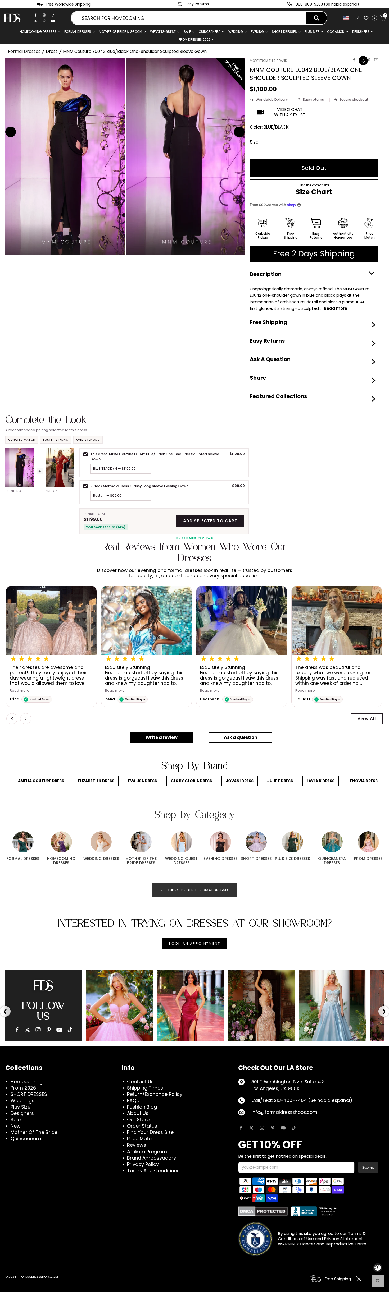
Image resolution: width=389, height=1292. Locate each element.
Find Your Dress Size (150, 1132)
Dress (52, 51)
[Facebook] (35, 15)
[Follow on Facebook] (240, 1128)
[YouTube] (59, 1030)
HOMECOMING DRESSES (38, 31)
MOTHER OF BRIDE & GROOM (120, 31)
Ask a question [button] (240, 737)
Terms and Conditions (153, 1170)
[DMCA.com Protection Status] (263, 1211)
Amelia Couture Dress (41, 780)
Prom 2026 (23, 1088)
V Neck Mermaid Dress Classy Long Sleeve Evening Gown (139, 485)
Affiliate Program (147, 1151)
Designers (22, 1113)
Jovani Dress (240, 780)
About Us (137, 1113)
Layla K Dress (320, 780)
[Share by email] (376, 60)
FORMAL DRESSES (77, 31)
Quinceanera (26, 1138)
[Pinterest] (44, 21)
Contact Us (140, 1081)
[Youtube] (53, 21)
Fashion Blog (142, 1107)
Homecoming (27, 1081)
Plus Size (20, 1107)
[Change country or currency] (346, 18)
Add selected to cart (210, 521)
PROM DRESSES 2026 (195, 39)
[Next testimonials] (25, 718)
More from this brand (268, 60)
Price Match (141, 1138)
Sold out (314, 168)
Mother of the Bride (34, 1132)
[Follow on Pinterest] (272, 1128)
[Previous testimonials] (11, 718)
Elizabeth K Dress (96, 780)
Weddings (22, 1100)
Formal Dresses (24, 51)
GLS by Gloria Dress (191, 780)
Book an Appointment (194, 943)
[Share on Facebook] (354, 60)
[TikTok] (53, 15)
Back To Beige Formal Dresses (198, 890)
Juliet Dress (280, 780)
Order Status (142, 1126)
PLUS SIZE (312, 31)
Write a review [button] (162, 737)
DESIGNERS (360, 31)
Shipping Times (145, 1088)
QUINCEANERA (209, 31)
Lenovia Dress (363, 780)
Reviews (136, 1145)
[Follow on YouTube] (283, 1128)
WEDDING (235, 31)
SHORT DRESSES (284, 31)
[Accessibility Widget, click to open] (377, 1267)
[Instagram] (44, 15)
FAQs (133, 1100)
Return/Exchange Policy (154, 1094)
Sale (187, 31)
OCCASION (335, 31)
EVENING (257, 31)
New (16, 1126)
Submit (368, 1167)
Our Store (138, 1119)
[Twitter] (35, 21)
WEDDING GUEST (163, 31)
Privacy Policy (143, 1164)
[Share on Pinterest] (369, 60)
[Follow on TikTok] (293, 1128)
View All (367, 718)
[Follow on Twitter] (251, 1128)
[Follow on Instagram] (262, 1128)
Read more (20, 691)
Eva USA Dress (142, 780)
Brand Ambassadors (151, 1158)
